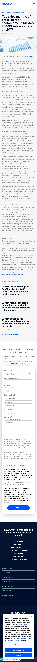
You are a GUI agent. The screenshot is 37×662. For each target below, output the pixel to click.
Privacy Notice (22, 624)
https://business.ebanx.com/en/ (13, 274)
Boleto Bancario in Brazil (19, 550)
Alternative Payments (18, 560)
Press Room (6, 13)
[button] (31, 616)
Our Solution (18, 541)
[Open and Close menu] (34, 4)
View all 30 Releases (10, 334)
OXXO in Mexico (18, 556)
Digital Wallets (18, 544)
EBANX (31, 56)
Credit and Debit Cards (18, 547)
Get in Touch (18, 35)
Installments (18, 553)
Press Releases (19, 13)
